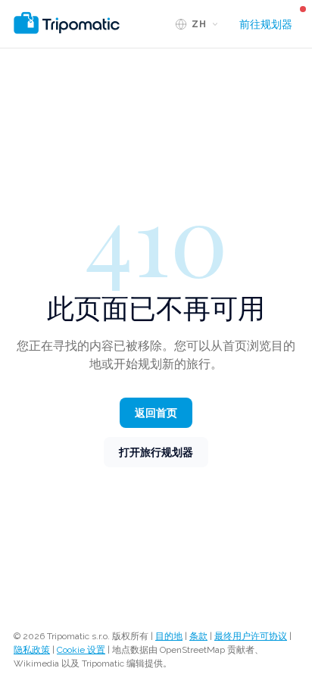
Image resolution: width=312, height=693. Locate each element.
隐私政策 (32, 650)
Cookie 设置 (81, 650)
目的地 (169, 636)
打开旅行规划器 (156, 452)
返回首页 (156, 413)
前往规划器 (265, 24)
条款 (198, 636)
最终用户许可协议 (250, 636)
